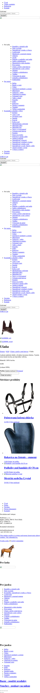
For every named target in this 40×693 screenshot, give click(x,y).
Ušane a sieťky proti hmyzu (19, 351)
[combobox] (9, 13)
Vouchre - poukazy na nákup (15, 686)
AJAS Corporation (17, 541)
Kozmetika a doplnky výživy (13, 111)
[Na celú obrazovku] (3, 690)
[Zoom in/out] (1, 690)
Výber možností (14, 422)
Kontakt (6, 302)
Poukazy (7, 153)
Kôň (7, 351)
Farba (2, 371)
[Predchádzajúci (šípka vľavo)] (1, 692)
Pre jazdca (7, 81)
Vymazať (20, 371)
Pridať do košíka (6, 375)
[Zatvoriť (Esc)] (7, 690)
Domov (2, 351)
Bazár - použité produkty (13, 681)
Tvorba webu (4, 541)
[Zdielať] (5, 690)
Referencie (7, 300)
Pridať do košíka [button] (13, 461)
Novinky (7, 151)
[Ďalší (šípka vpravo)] (3, 692)
